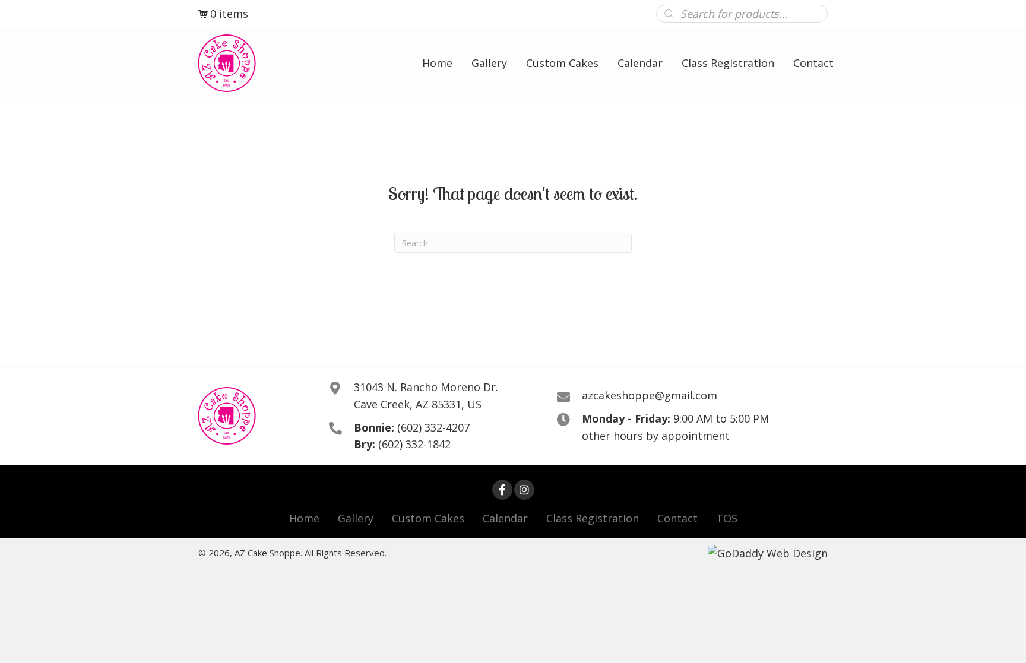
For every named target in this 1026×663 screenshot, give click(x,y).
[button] (502, 490)
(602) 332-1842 (414, 444)
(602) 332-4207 (433, 427)
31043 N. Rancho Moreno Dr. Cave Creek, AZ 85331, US (426, 395)
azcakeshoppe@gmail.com (649, 395)
